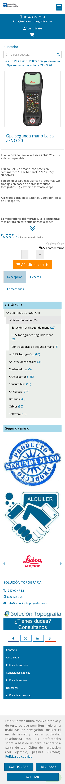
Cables (13, 406)
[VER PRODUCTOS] (7, 312)
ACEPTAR (32, 777)
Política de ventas (16, 680)
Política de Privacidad (18, 695)
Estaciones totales (24, 362)
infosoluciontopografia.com (32, 21)
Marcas (17, 391)
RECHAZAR (48, 766)
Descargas (12, 687)
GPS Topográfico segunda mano (32, 335)
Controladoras (18, 369)
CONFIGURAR (18, 766)
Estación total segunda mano (30, 327)
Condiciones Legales (18, 672)
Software (15, 414)
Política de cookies (18, 756)
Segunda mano (22, 320)
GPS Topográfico (23, 354)
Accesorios (19, 376)
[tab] (14, 277)
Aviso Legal (12, 657)
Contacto (11, 650)
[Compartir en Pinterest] (50, 638)
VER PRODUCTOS (21, 312)
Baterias (14, 399)
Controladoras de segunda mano (33, 346)
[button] (32, 28)
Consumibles (17, 384)
